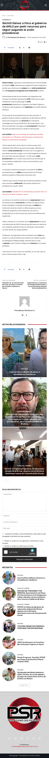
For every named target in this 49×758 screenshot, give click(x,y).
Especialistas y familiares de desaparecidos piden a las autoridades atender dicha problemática (37, 285)
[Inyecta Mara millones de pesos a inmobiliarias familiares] (24, 352)
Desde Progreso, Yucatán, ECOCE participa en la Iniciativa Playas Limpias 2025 (31, 659)
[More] (29, 47)
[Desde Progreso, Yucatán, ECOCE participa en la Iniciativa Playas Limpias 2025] (9, 658)
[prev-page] (3, 480)
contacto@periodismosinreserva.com (24, 746)
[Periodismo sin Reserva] (4, 37)
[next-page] (7, 480)
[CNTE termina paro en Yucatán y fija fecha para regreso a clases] (9, 642)
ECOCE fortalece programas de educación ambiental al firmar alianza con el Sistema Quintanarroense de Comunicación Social (24, 471)
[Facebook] (9, 738)
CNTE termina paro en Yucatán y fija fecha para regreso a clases (30, 643)
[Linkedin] (21, 738)
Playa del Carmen (24, 411)
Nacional (20, 670)
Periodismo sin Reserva (17, 37)
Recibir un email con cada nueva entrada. (19, 546)
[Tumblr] (33, 738)
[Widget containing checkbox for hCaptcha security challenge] (19, 552)
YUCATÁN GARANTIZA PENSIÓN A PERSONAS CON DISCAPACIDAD (30, 627)
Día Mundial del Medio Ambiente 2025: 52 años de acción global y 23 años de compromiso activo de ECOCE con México (31, 675)
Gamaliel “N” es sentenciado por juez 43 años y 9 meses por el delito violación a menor (13, 285)
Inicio (4, 16)
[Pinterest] (27, 738)
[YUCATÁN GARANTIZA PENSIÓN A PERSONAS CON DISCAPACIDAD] (9, 626)
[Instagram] (22, 315)
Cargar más (23, 685)
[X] (26, 315)
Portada (24, 369)
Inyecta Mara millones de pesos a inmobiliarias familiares (24, 373)
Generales (10, 16)
